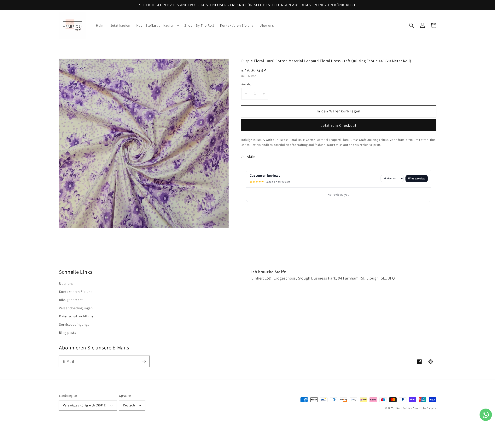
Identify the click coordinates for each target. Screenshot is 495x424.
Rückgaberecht (71, 299)
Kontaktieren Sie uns (75, 291)
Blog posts (67, 332)
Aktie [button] (251, 156)
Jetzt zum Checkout (338, 125)
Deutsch (129, 405)
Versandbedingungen (76, 308)
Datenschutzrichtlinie (76, 316)
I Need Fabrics (403, 408)
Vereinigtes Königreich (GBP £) (85, 405)
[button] (157, 25)
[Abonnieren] (143, 361)
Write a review (416, 178)
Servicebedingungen (75, 324)
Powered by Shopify (424, 408)
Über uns (66, 283)
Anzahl (246, 84)
